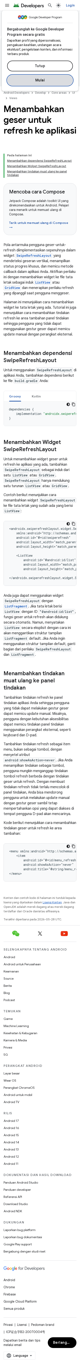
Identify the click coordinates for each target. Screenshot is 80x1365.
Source (9, 979)
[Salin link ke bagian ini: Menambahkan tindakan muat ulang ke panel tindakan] (30, 688)
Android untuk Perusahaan (22, 964)
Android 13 (11, 1149)
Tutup (40, 66)
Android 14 (11, 1142)
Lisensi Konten (52, 902)
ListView (42, 282)
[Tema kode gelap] (68, 404)
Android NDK (13, 1211)
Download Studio (16, 1204)
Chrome (9, 1287)
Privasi (8, 1047)
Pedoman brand (42, 1325)
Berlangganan (64, 1342)
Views (13, 98)
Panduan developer (17, 1190)
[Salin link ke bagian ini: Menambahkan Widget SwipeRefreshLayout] (60, 449)
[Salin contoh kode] (73, 404)
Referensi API (13, 1197)
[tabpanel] (40, 414)
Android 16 (11, 1128)
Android (9, 957)
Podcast (9, 1000)
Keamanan (11, 971)
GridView (12, 288)
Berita (8, 986)
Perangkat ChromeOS (19, 1088)
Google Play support (18, 1244)
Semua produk (14, 1309)
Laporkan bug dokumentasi (23, 1237)
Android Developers (16, 93)
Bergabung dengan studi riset (24, 1251)
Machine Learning (16, 1026)
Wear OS (10, 1080)
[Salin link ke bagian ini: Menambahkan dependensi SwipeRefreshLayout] (60, 360)
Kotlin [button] (36, 396)
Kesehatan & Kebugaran (20, 1033)
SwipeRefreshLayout (33, 255)
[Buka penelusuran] (50, 5)
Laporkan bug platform (20, 1230)
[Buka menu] (7, 5)
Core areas (59, 93)
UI (73, 93)
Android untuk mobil (18, 1095)
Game (8, 1019)
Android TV (11, 1102)
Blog (7, 993)
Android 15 (11, 1135)
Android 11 (11, 1164)
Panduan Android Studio (21, 1182)
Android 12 (11, 1157)
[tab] (15, 396)
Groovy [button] (15, 396)
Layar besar (12, 1073)
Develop (40, 93)
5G (6, 1055)
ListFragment (16, 606)
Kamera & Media (15, 1040)
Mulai (40, 80)
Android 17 (11, 1121)
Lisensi (22, 1325)
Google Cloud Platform (20, 1301)
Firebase (10, 1294)
